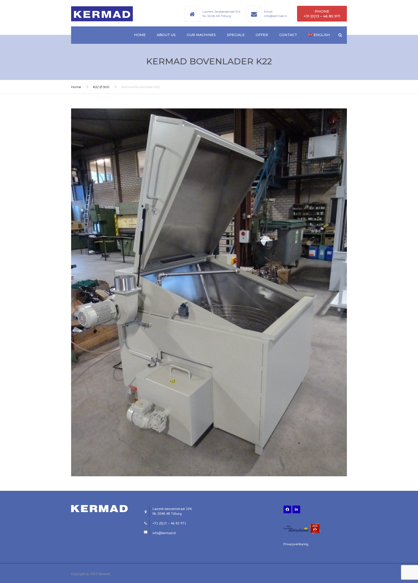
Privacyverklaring (296, 544)
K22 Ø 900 (101, 87)
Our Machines (201, 35)
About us (166, 35)
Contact (288, 35)
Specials (236, 35)
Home (140, 35)
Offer (262, 35)
